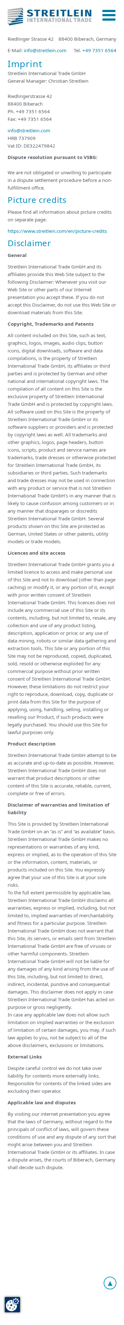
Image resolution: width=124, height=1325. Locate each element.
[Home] (50, 16)
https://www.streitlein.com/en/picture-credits (57, 231)
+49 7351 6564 (99, 50)
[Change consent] (12, 1304)
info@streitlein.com (45, 50)
